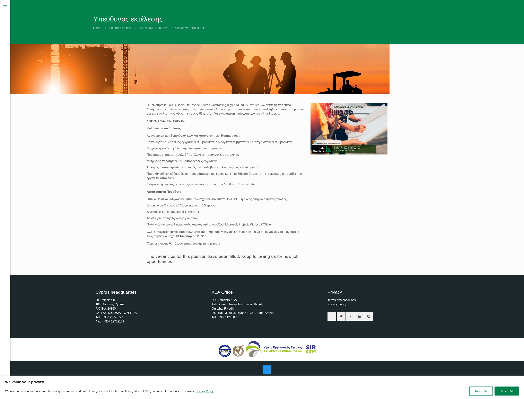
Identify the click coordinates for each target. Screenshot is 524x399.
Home (97, 27)
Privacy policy (337, 304)
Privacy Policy (204, 391)
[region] (262, 387)
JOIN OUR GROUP (153, 27)
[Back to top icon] (267, 369)
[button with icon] (332, 316)
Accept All (506, 391)
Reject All (481, 391)
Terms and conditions (342, 300)
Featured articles (120, 27)
